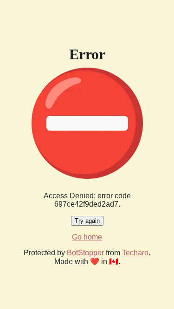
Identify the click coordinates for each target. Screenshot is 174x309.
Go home (87, 237)
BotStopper (85, 253)
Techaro (135, 253)
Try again (87, 220)
